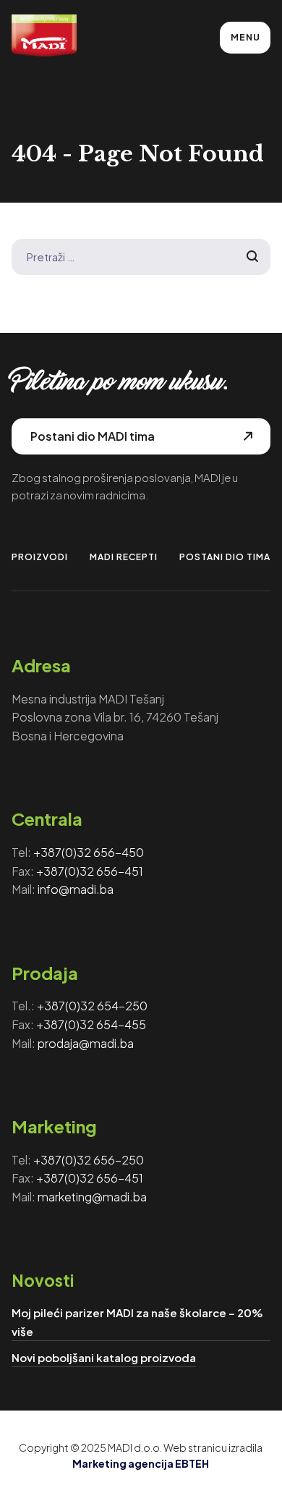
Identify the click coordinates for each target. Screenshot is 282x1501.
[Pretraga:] (141, 256)
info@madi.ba (76, 889)
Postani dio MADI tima (92, 436)
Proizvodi (40, 556)
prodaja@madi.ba (86, 1043)
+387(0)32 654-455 (91, 1024)
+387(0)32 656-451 (89, 871)
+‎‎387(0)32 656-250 (88, 1159)
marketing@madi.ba (92, 1196)
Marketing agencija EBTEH (140, 1463)
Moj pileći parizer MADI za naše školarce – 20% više (137, 1322)
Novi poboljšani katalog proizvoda (104, 1357)
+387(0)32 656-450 (88, 852)
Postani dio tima (224, 556)
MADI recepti (124, 556)
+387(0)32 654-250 (92, 1005)
